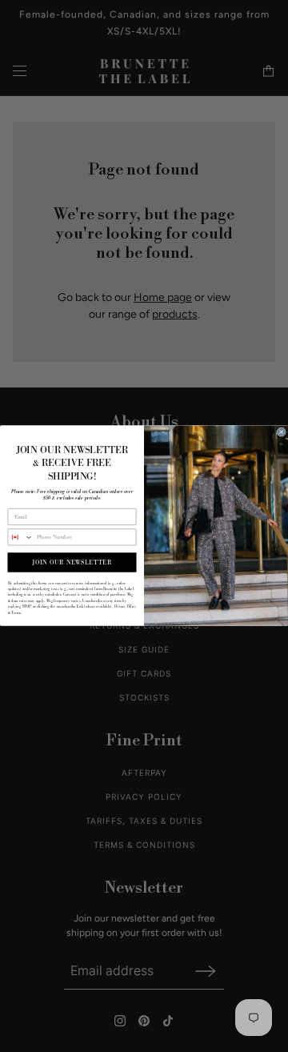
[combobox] (20, 537)
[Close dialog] (281, 432)
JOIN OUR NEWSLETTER (71, 563)
